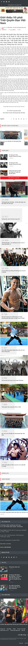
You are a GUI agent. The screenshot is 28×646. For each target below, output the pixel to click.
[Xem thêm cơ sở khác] (5, 543)
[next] (26, 143)
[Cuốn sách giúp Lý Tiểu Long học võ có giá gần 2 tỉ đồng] (14, 449)
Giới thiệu (10, 27)
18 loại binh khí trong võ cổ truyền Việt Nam (12, 380)
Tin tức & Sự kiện (21, 628)
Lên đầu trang (22, 635)
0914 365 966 (7, 547)
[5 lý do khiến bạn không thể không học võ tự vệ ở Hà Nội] (14, 257)
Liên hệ (23, 630)
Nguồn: (2, 118)
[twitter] (4, 2)
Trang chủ (2, 628)
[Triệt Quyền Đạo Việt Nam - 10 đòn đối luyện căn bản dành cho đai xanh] (14, 189)
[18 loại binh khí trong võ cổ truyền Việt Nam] (14, 365)
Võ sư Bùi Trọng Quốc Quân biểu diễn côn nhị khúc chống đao (14, 587)
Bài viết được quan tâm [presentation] (14, 177)
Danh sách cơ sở (4, 630)
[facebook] (1, 2)
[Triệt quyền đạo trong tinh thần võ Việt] (14, 393)
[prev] (2, 143)
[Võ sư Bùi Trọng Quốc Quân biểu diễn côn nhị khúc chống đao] (14, 333)
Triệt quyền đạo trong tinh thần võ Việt (11, 407)
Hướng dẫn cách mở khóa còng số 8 (11, 219)
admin (14, 29)
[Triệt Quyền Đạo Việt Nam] (14, 13)
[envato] (9, 2)
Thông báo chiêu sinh (14, 567)
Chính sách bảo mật (15, 630)
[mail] (6, 2)
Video (14, 628)
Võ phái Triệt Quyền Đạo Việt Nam (14, 28)
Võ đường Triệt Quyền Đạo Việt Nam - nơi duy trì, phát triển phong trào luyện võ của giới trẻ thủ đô (15, 577)
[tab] (14, 178)
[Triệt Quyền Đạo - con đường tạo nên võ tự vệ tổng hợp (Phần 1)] (14, 230)
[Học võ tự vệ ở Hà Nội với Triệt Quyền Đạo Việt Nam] (11, 135)
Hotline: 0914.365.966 (13, 5)
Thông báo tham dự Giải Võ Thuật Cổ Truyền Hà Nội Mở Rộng (15, 172)
